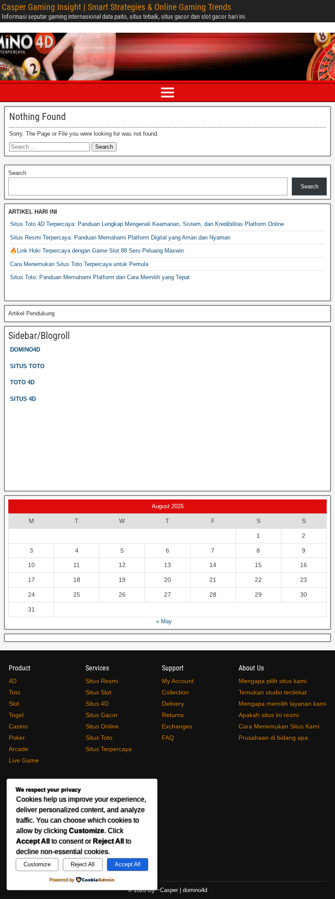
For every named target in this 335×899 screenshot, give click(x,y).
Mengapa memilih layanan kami (282, 703)
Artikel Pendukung (31, 313)
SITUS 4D (23, 399)
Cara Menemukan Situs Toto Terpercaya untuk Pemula (79, 264)
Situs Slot (98, 692)
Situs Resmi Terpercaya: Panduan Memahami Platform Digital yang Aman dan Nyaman (120, 237)
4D (13, 680)
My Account (178, 680)
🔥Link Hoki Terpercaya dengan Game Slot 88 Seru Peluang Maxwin (97, 250)
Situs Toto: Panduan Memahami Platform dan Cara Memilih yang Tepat (100, 277)
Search (17, 173)
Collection (175, 692)
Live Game (24, 760)
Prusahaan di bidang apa (273, 737)
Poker (17, 737)
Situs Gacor (101, 714)
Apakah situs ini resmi (269, 714)
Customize (37, 864)
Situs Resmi (101, 680)
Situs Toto (99, 737)
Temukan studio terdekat (273, 692)
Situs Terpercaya (108, 748)
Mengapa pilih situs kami (273, 680)
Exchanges (177, 726)
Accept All (127, 864)
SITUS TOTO (27, 366)
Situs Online (102, 726)
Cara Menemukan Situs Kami (279, 726)
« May (164, 621)
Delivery (173, 703)
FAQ (168, 737)
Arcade (18, 748)
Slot (14, 703)
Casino (18, 726)
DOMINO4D (25, 349)
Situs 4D (97, 703)
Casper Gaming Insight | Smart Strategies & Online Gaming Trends (116, 7)
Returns (173, 714)
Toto (15, 692)
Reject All (83, 864)
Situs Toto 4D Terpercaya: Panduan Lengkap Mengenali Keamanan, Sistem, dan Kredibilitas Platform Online (147, 224)
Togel (16, 714)
